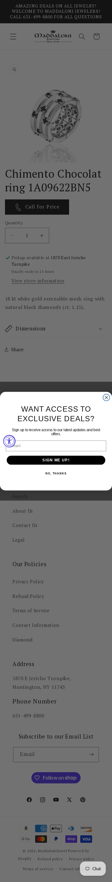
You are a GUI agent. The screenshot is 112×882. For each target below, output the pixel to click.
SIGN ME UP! (55, 460)
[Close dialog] (106, 397)
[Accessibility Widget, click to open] (9, 441)
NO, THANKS (56, 473)
